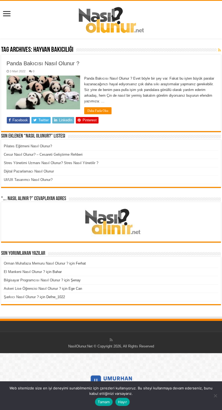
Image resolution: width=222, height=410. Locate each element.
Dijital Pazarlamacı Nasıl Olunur (29, 171)
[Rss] (111, 340)
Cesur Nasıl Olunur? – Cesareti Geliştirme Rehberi (43, 154)
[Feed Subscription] (219, 50)
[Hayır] (215, 395)
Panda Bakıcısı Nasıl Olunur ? (42, 63)
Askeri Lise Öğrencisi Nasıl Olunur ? (32, 289)
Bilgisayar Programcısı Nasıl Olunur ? (33, 280)
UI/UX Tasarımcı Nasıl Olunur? (28, 180)
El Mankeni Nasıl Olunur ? (24, 272)
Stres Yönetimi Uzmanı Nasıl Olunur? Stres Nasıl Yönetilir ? (51, 163)
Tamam (104, 402)
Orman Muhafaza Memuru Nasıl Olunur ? (36, 263)
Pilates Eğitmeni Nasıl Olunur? (28, 146)
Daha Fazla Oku (97, 111)
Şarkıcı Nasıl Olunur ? (21, 297)
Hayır (122, 402)
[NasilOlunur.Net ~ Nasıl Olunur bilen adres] (111, 18)
